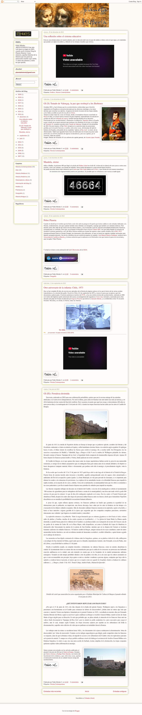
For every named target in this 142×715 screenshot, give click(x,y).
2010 (20, 148)
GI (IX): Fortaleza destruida (56, 393)
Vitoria (73, 113)
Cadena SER (96, 229)
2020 (20, 94)
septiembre (23, 135)
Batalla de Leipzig (62, 118)
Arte (17, 170)
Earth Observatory (74, 250)
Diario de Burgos (69, 652)
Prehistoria (19, 190)
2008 (20, 153)
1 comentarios (74, 380)
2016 (20, 106)
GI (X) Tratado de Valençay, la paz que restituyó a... (25, 127)
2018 (20, 100)
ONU (116, 231)
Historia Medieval (21, 173)
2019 (20, 97)
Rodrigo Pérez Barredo (64, 654)
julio (21, 138)
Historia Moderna (21, 176)
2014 (20, 111)
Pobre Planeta (50, 220)
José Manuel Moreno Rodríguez (107, 235)
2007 (20, 156)
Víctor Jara (99, 297)
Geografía (53, 276)
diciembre (23, 117)
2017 (20, 103)
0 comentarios (74, 148)
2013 (20, 114)
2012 (20, 142)
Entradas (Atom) (89, 698)
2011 (19, 145)
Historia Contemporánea (63, 92)
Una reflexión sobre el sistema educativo (62, 36)
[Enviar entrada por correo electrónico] (81, 90)
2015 (20, 108)
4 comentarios (74, 90)
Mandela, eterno (51, 161)
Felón (65, 126)
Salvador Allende (96, 299)
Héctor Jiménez (50, 654)
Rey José (84, 130)
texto (75, 169)
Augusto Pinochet (76, 299)
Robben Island (83, 165)
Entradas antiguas (119, 691)
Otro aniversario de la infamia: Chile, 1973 (63, 287)
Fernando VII (49, 124)
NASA (85, 250)
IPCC (120, 231)
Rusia (45, 116)
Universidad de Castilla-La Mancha (54, 237)
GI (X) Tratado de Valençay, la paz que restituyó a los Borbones (73, 103)
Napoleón (85, 120)
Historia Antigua (21, 196)
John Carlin (83, 169)
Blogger (77, 711)
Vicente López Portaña (92, 137)
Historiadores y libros (22, 180)
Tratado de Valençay (75, 124)
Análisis (52, 92)
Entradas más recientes (52, 691)
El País (95, 169)
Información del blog (22, 183)
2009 (20, 150)
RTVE (83, 295)
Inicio (87, 691)
